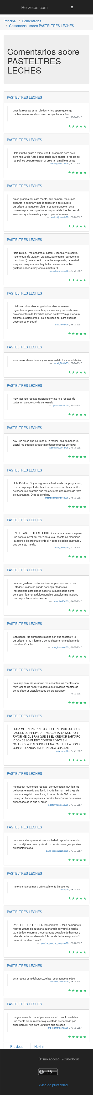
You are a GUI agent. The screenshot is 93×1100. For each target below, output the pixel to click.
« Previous (15, 1046)
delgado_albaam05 (59, 981)
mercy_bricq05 (61, 547)
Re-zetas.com (34, 7)
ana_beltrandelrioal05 (58, 1027)
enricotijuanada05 (60, 217)
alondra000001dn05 (59, 447)
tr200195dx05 (62, 324)
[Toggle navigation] (72, 7)
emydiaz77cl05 (61, 601)
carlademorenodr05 (59, 271)
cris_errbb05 (62, 751)
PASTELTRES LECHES (24, 97)
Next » (39, 1046)
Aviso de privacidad (53, 1084)
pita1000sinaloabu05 (58, 804)
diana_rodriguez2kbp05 (57, 850)
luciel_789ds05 (61, 363)
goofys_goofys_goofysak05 (55, 943)
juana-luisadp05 (61, 405)
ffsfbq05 (65, 889)
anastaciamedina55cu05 (57, 497)
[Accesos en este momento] (58, 1072)
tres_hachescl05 (60, 647)
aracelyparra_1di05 (59, 163)
